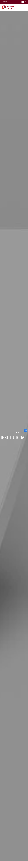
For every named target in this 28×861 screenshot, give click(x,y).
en (22, 1)
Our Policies (4, 1)
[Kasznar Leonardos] (8, 7)
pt (20, 1)
